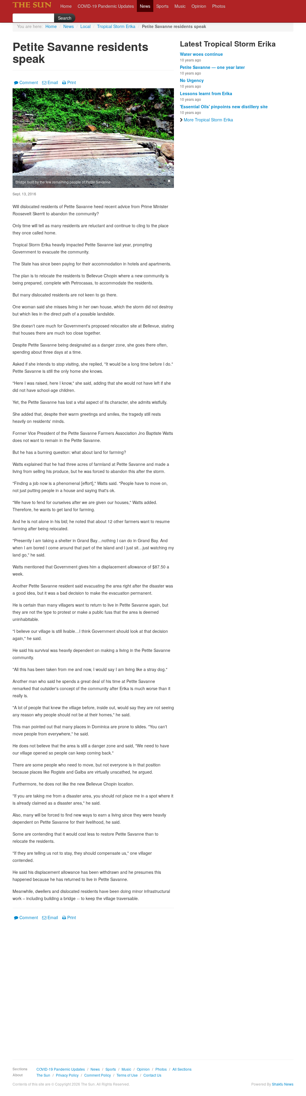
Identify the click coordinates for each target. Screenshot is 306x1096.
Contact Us (152, 1075)
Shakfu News (282, 1083)
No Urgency (192, 80)
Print (71, 82)
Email (53, 82)
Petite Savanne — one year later (212, 67)
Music (180, 6)
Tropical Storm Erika (116, 26)
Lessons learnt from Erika (206, 93)
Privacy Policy (67, 1075)
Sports (162, 6)
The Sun (43, 1075)
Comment (28, 82)
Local (85, 26)
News (145, 6)
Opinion (199, 6)
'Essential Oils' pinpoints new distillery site (224, 106)
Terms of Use (127, 1075)
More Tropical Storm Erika (208, 120)
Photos (218, 6)
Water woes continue (201, 54)
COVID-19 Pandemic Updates (106, 6)
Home (66, 6)
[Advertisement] (93, 985)
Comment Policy (97, 1075)
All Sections (182, 1069)
